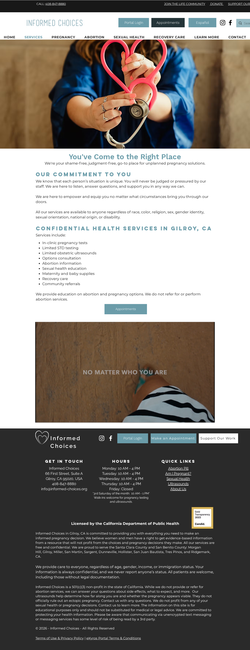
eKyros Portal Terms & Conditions (113, 638)
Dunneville (108, 552)
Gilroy (47, 552)
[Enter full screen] (209, 417)
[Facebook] (230, 22)
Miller (58, 552)
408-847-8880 (55, 4)
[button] (133, 22)
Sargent (90, 552)
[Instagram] (222, 22)
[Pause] (40, 417)
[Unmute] (46, 417)
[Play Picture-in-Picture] (203, 417)
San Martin (73, 552)
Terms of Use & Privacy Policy (60, 638)
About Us (178, 489)
